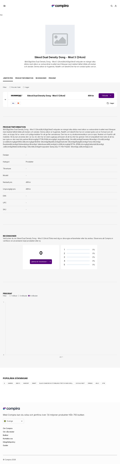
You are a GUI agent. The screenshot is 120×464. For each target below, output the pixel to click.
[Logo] (60, 6)
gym (103, 383)
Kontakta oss (8, 439)
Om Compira (7, 428)
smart (34, 383)
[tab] (8, 78)
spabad (90, 383)
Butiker (5, 435)
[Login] (115, 6)
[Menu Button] (7, 6)
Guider (5, 445)
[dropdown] (5, 99)
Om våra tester (8, 432)
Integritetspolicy (9, 442)
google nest (80, 383)
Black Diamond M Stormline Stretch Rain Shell (56, 383)
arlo (97, 383)
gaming (10, 383)
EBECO (18, 383)
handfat (26, 383)
